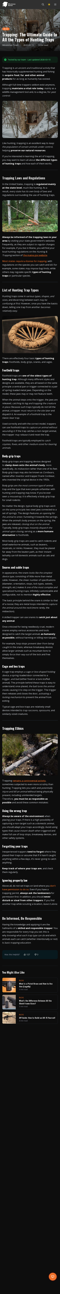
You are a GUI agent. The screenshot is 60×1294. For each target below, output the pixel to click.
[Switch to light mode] (49, 4)
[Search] (42, 4)
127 (28, 954)
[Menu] (55, 4)
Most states (24, 261)
